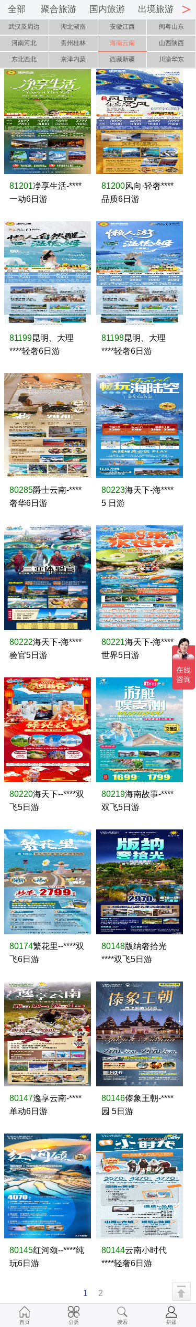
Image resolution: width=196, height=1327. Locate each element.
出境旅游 (156, 9)
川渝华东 (171, 59)
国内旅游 (107, 9)
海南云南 (122, 43)
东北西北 (24, 59)
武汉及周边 (24, 26)
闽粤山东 (171, 26)
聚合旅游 (58, 9)
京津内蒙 (73, 59)
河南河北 (24, 43)
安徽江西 (122, 26)
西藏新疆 (122, 59)
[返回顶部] (181, 1291)
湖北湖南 (73, 26)
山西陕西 (171, 43)
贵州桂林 (73, 43)
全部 (17, 9)
